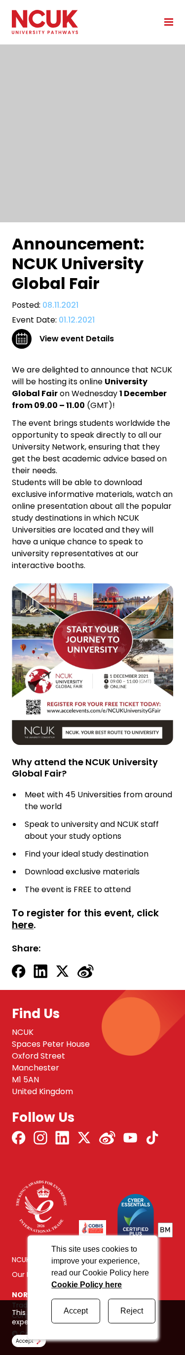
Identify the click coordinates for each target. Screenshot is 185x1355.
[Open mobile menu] (165, 22)
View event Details (76, 338)
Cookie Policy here (86, 1284)
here (23, 925)
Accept (76, 1311)
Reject (131, 1311)
